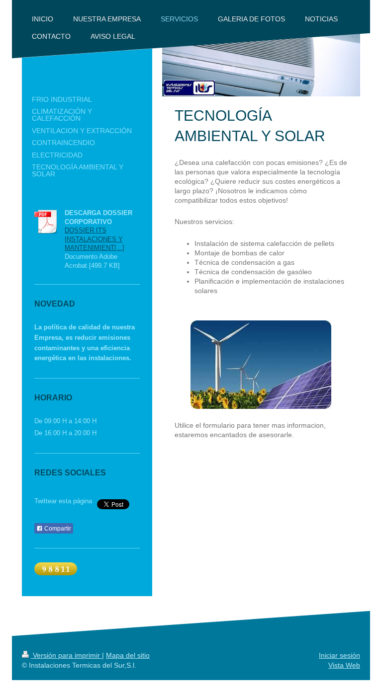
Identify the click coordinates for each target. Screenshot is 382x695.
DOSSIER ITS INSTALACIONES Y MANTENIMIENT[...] (94, 239)
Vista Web (344, 665)
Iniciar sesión (339, 655)
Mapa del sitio (128, 655)
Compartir (57, 528)
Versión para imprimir (66, 655)
